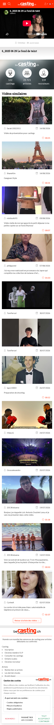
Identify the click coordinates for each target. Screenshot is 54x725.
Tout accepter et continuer (44, 718)
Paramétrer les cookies (27, 718)
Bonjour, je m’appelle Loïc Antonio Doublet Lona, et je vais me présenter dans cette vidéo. (26, 513)
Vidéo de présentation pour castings (19, 133)
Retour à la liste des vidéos (26, 620)
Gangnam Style (10, 178)
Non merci (10, 719)
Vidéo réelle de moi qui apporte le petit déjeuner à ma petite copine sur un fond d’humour (26, 224)
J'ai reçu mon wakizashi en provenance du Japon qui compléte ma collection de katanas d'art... (26, 271)
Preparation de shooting (14, 392)
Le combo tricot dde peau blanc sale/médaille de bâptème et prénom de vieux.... (24, 608)
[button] (46, 4)
